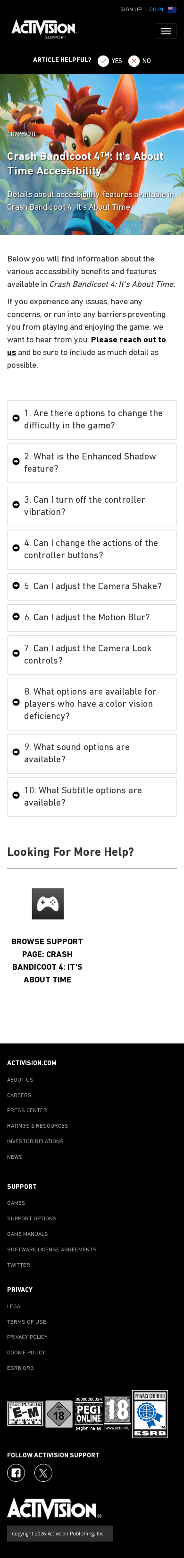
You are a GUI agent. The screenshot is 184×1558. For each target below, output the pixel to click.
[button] (172, 9)
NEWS (15, 1157)
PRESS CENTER (27, 1111)
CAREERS (19, 1096)
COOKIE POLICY (26, 1353)
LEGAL (15, 1307)
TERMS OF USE (26, 1322)
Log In (154, 10)
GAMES (16, 1203)
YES (117, 61)
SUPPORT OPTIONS (32, 1219)
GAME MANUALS (27, 1234)
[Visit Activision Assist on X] (43, 1473)
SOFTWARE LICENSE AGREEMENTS (52, 1250)
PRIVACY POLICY (27, 1337)
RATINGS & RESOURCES (37, 1126)
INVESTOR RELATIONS (35, 1142)
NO (146, 61)
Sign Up (131, 10)
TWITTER (18, 1265)
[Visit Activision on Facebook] (16, 1473)
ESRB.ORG (20, 1368)
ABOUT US (20, 1080)
